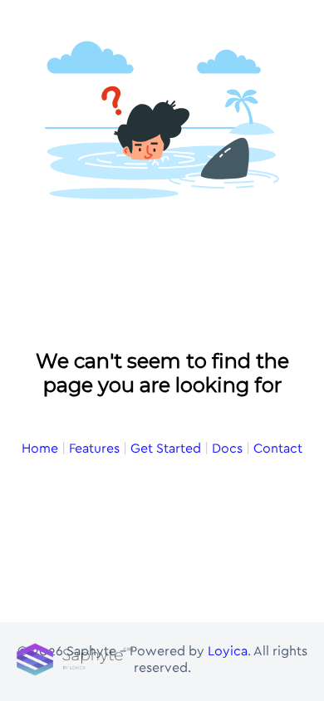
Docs (227, 448)
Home (40, 448)
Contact (277, 448)
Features (94, 448)
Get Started (165, 448)
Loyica (228, 651)
